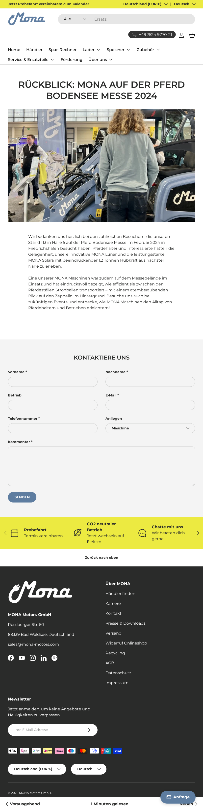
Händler (34, 49)
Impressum (116, 682)
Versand (113, 633)
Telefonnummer (22, 418)
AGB (109, 663)
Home (14, 49)
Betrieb (15, 395)
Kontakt (113, 613)
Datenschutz (118, 673)
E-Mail (110, 395)
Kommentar (19, 442)
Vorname (16, 372)
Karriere (113, 603)
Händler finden (120, 593)
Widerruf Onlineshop (126, 643)
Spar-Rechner (63, 49)
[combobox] (126, 19)
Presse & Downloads (125, 623)
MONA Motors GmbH (35, 793)
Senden (22, 497)
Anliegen (113, 418)
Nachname (115, 372)
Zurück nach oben (101, 557)
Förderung (71, 59)
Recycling (115, 653)
